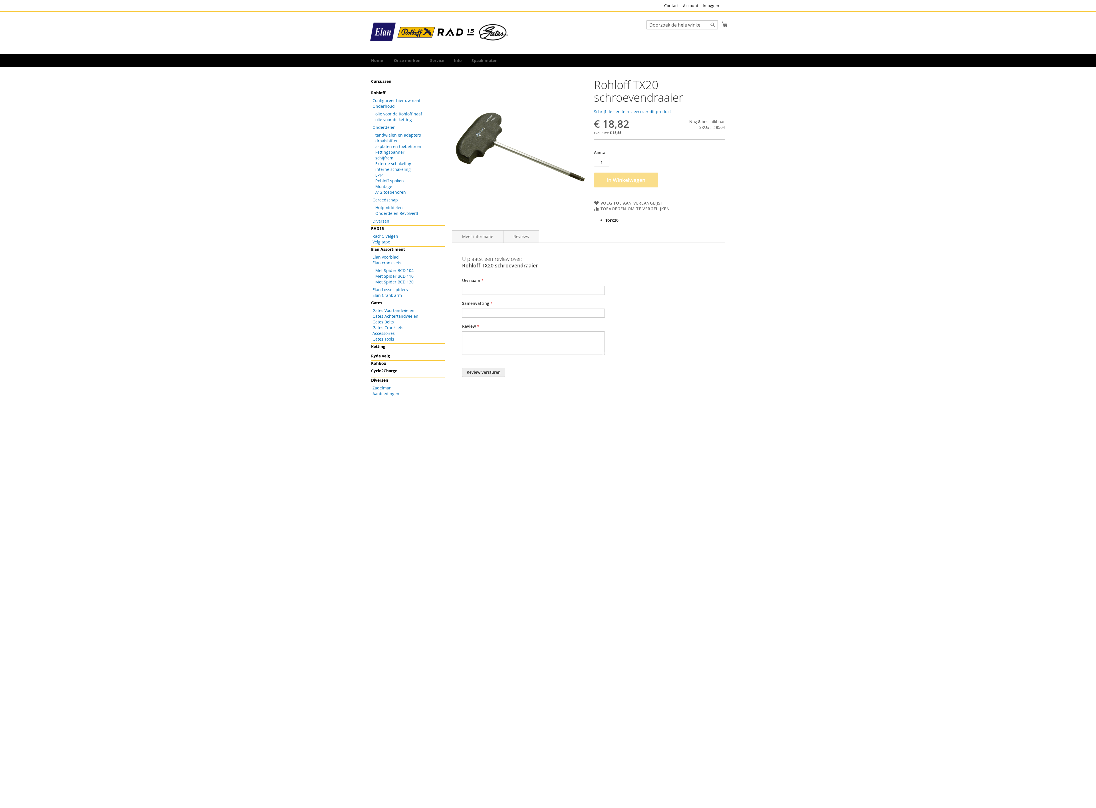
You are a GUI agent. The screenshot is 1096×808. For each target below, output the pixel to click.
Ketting (378, 346)
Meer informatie (477, 236)
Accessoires (383, 333)
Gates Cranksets (387, 327)
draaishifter (386, 140)
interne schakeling (393, 169)
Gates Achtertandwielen (395, 316)
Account (690, 5)
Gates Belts (383, 322)
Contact (671, 5)
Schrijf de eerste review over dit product (632, 111)
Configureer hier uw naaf (396, 100)
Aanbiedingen (385, 393)
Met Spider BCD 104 (394, 270)
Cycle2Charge (384, 370)
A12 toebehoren (390, 192)
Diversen (380, 221)
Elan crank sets (386, 262)
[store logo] (439, 32)
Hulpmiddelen (389, 207)
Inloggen (711, 5)
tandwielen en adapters (398, 135)
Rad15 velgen (385, 236)
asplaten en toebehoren (398, 146)
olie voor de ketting (393, 119)
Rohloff (378, 92)
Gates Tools (383, 339)
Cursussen (381, 81)
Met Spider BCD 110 (394, 276)
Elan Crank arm (387, 295)
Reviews (521, 236)
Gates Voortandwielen (393, 310)
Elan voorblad (385, 257)
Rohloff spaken (389, 180)
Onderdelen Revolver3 (396, 213)
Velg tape (381, 242)
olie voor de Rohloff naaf (398, 114)
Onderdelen (384, 127)
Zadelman (382, 388)
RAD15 (377, 228)
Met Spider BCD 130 (394, 282)
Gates (376, 302)
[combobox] (682, 24)
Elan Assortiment (388, 249)
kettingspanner (389, 152)
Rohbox (378, 363)
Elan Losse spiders (390, 289)
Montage (383, 186)
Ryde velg (380, 356)
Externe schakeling (393, 163)
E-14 (379, 175)
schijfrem (384, 158)
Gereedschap (385, 200)
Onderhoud (383, 106)
